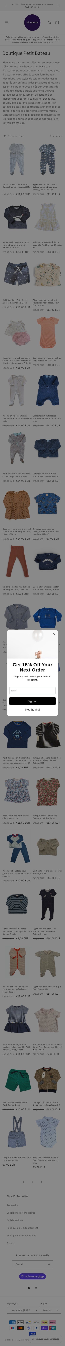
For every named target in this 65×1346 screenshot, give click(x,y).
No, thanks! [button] (32, 709)
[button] (54, 634)
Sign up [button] (33, 701)
